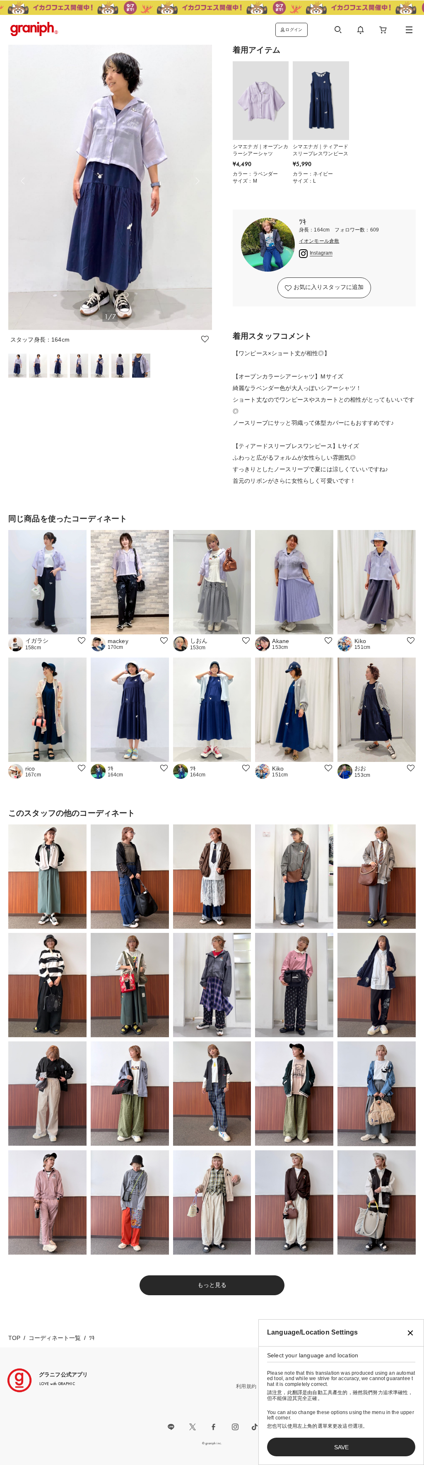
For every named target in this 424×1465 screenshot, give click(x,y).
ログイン (293, 29)
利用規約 (246, 1386)
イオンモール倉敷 (319, 241)
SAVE (341, 1447)
